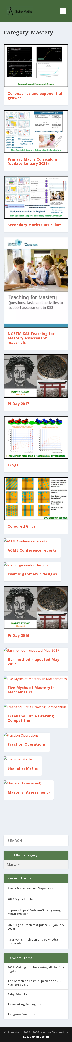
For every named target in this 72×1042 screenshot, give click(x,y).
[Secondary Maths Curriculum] (36, 197)
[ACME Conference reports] (32, 541)
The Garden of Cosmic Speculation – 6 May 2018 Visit (34, 982)
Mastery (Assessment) (29, 792)
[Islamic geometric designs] (32, 565)
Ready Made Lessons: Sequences (30, 888)
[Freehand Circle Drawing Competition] (36, 707)
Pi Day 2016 (18, 635)
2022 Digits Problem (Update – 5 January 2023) (36, 926)
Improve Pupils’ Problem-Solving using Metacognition (34, 912)
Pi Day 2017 (18, 403)
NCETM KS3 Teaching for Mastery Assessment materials (31, 338)
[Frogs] (36, 437)
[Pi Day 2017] (36, 376)
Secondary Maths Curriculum (35, 224)
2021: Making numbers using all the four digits (36, 969)
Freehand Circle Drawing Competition (31, 718)
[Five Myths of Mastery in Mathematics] (36, 679)
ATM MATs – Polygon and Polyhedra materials (33, 941)
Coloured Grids (22, 526)
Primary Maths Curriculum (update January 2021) (32, 161)
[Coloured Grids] (36, 498)
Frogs (13, 465)
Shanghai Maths (23, 768)
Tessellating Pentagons (24, 1004)
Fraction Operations (27, 744)
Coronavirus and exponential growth (35, 95)
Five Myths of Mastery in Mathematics (31, 689)
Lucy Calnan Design (36, 1036)
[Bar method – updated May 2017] (36, 650)
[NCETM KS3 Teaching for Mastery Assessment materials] (36, 282)
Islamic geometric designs (32, 574)
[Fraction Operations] (27, 735)
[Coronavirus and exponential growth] (36, 65)
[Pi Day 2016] (36, 607)
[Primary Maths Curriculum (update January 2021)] (36, 131)
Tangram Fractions (21, 1014)
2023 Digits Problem (21, 899)
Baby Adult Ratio (19, 994)
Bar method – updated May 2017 (33, 661)
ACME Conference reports (32, 550)
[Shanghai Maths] (23, 759)
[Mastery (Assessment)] (29, 783)
